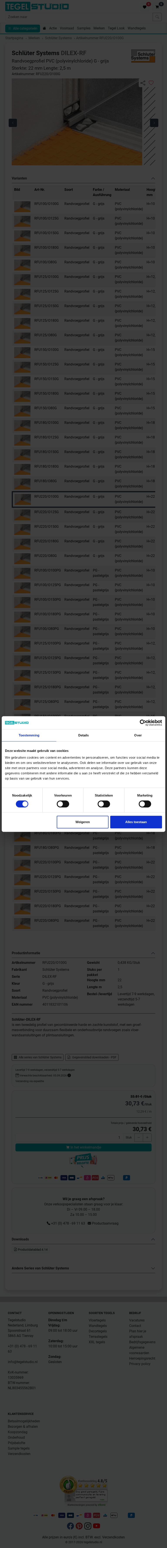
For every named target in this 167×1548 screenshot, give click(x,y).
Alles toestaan (136, 822)
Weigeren (82, 822)
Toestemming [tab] (29, 735)
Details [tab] (83, 735)
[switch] (63, 803)
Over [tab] (138, 735)
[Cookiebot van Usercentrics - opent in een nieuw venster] (143, 722)
